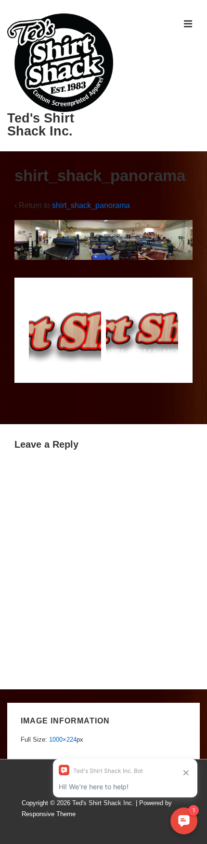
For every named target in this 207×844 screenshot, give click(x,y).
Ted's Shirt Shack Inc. (40, 124)
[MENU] (188, 24)
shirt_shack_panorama (91, 205)
